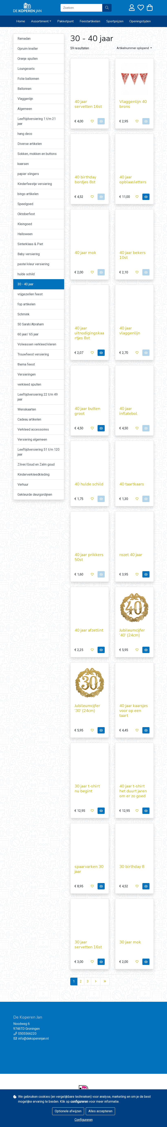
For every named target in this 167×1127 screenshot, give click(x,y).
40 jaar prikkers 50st (89, 557)
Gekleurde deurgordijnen (35, 494)
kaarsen (23, 164)
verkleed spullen (29, 384)
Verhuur (23, 484)
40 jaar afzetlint (89, 630)
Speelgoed (25, 204)
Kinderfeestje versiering (35, 184)
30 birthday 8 (131, 866)
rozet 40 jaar (130, 554)
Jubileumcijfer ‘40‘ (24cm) (132, 632)
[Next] (95, 981)
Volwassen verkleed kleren (37, 344)
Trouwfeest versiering (33, 354)
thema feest (26, 364)
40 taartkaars (131, 484)
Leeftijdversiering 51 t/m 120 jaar (38, 452)
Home (20, 21)
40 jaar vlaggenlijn (129, 330)
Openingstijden (140, 21)
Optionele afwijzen (68, 1111)
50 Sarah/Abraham (31, 324)
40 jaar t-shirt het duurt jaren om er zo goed (133, 791)
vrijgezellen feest (30, 294)
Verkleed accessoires (33, 429)
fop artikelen (26, 304)
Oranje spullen (28, 59)
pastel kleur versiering (33, 264)
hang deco (25, 134)
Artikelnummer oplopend (133, 48)
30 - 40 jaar (25, 284)
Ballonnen (24, 89)
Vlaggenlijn (25, 99)
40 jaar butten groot (87, 411)
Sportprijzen (114, 21)
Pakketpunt (65, 21)
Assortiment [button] (40, 21)
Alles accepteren (100, 1111)
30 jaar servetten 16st (88, 944)
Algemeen (25, 109)
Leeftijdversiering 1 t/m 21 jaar (37, 121)
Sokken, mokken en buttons (37, 154)
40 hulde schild (89, 484)
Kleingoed (25, 224)
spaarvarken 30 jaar (89, 869)
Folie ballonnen (28, 79)
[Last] (105, 981)
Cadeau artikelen (29, 419)
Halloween (25, 234)
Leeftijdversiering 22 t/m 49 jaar (38, 397)
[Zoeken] (107, 8)
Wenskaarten (27, 409)
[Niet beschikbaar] (101, 121)
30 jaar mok (130, 942)
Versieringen (27, 374)
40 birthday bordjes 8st (85, 179)
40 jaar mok (85, 252)
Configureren (84, 1120)
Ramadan (24, 39)
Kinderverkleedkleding (33, 474)
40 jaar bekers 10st (132, 255)
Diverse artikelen (30, 144)
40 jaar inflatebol (128, 411)
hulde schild (26, 274)
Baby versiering (29, 254)
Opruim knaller (28, 49)
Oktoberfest (26, 214)
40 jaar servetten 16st (88, 104)
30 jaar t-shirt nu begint (87, 788)
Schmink (24, 314)
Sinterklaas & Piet (30, 244)
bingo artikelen (28, 194)
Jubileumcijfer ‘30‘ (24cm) (87, 708)
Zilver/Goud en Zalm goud (36, 464)
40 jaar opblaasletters (132, 179)
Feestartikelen (90, 21)
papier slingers (28, 174)
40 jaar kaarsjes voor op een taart (133, 710)
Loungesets (26, 69)
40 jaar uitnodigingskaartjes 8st (89, 333)
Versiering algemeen (32, 439)
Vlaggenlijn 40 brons (133, 104)
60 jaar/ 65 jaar (28, 334)
